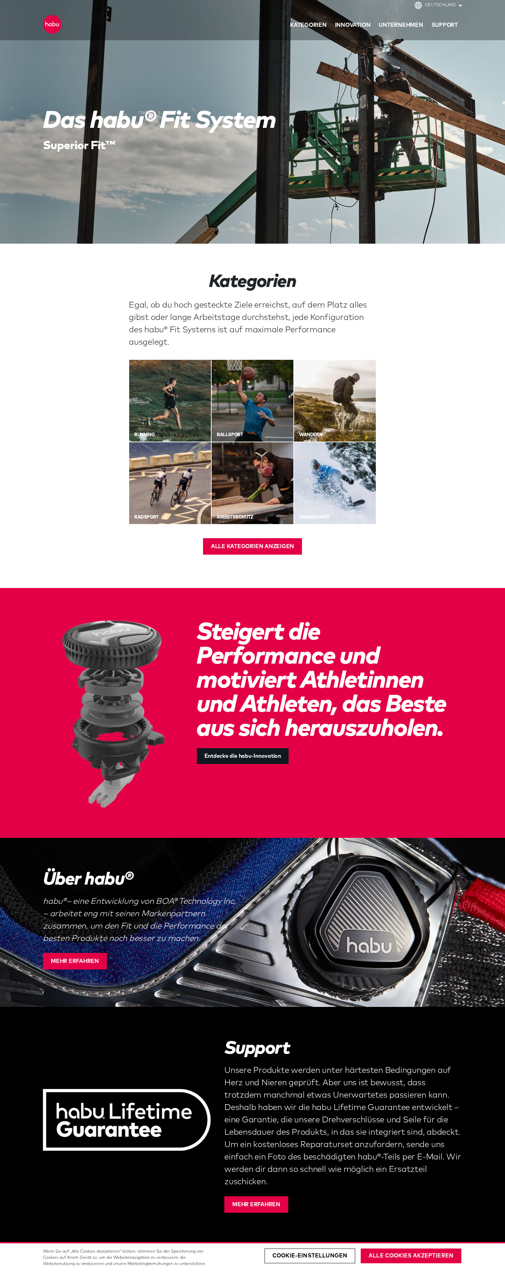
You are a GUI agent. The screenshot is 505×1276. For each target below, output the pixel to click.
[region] (252, 1259)
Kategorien (308, 25)
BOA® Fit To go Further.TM (85, 26)
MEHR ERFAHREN (75, 961)
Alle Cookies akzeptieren (411, 1255)
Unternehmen (401, 25)
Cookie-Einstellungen (309, 1255)
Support (444, 25)
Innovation (353, 25)
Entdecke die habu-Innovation (242, 756)
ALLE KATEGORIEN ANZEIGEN (252, 546)
